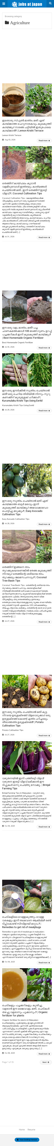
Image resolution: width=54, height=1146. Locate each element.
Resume (31, 1129)
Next (44, 1062)
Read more (43, 141)
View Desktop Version (28, 1140)
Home (22, 1129)
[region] (27, 263)
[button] (3, 4)
